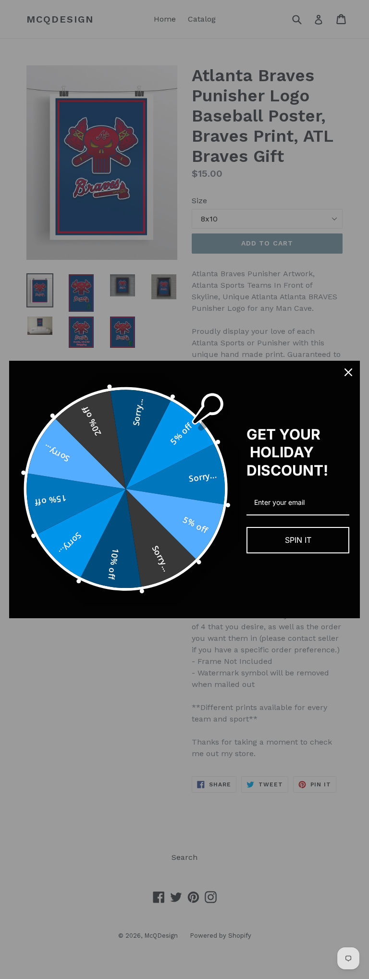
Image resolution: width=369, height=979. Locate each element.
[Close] (348, 372)
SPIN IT (298, 540)
